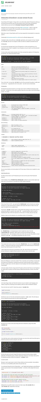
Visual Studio (17, 393)
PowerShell (12, 393)
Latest (2, 5)
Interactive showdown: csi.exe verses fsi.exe (16, 18)
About (10, 5)
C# (3, 11)
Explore (6, 5)
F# (7, 393)
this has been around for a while (13, 37)
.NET (2, 393)
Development (7, 391)
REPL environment (24, 27)
